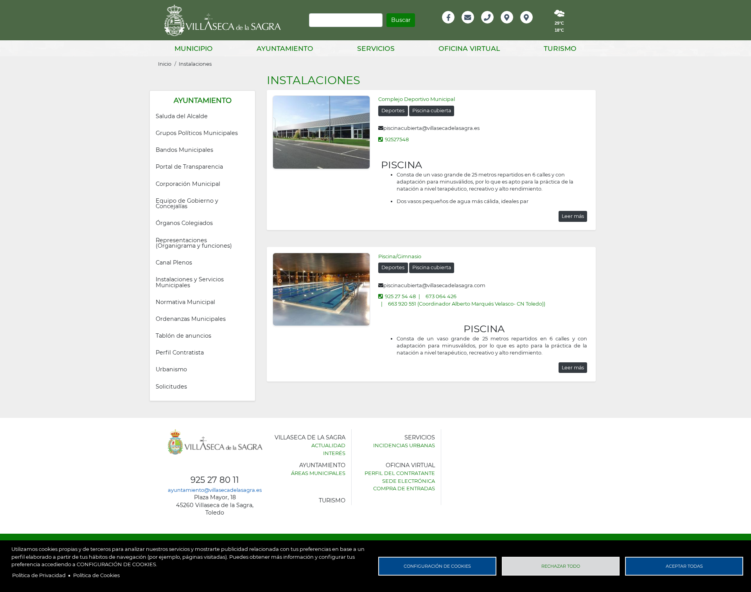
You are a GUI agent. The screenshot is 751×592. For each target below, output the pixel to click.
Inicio (164, 64)
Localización (515, 25)
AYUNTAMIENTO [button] (285, 48)
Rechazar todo (560, 566)
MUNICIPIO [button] (193, 48)
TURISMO (332, 500)
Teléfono (490, 25)
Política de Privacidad (39, 575)
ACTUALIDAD (328, 445)
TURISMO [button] (560, 48)
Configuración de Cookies (437, 566)
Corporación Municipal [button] (188, 183)
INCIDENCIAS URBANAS (404, 445)
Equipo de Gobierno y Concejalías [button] (188, 203)
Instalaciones (195, 64)
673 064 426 (441, 296)
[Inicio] (225, 20)
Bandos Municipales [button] (184, 149)
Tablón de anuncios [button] (183, 335)
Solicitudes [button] (171, 386)
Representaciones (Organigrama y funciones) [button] (194, 243)
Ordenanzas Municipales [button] (191, 318)
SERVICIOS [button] (376, 48)
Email (468, 25)
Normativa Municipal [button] (185, 302)
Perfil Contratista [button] (180, 352)
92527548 (397, 139)
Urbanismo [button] (171, 369)
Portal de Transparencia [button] (189, 166)
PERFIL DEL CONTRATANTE (400, 473)
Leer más (573, 216)
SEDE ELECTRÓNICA (408, 481)
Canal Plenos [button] (174, 262)
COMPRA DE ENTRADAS (404, 488)
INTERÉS (334, 453)
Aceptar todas (684, 566)
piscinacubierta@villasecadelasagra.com (434, 285)
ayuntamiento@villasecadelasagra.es (215, 490)
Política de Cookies (96, 575)
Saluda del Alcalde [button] (182, 116)
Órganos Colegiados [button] (184, 223)
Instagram (531, 25)
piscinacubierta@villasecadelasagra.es (431, 128)
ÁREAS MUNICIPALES (318, 473)
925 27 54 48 (400, 296)
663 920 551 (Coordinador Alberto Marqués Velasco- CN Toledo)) (466, 303)
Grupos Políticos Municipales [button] (197, 133)
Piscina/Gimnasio (399, 256)
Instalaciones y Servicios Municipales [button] (190, 282)
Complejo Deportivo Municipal (416, 99)
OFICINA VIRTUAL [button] (469, 48)
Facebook (452, 25)
